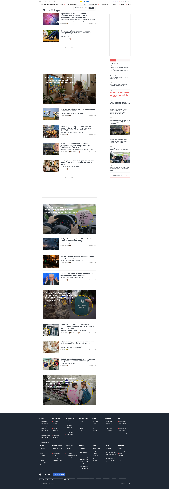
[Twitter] (121, 1)
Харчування (109, 423)
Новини (41, 418)
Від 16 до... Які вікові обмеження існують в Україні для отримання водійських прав (61, 209)
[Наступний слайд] (130, 4)
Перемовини (56, 453)
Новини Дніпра (43, 426)
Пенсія (107, 445)
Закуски (121, 460)
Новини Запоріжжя (44, 433)
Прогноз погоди (57, 440)
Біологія (95, 426)
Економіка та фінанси (69, 419)
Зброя (54, 455)
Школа (55, 433)
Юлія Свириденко (84, 468)
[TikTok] (125, 2)
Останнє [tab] (113, 60)
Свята (94, 445)
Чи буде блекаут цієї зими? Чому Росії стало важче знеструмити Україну (78, 240)
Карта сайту (42, 479)
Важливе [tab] (127, 60)
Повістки (68, 448)
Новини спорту (83, 418)
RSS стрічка (67, 479)
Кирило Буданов (84, 461)
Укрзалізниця (69, 434)
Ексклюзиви (83, 4)
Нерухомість (69, 427)
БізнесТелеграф (93, 4)
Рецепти (121, 445)
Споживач (42, 451)
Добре (91, 7)
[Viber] (115, 1)
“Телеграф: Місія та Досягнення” (108, 4)
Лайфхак (42, 460)
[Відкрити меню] (40, 1)
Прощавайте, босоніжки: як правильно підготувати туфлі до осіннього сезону (75, 32)
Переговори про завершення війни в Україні (51, 4)
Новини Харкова (44, 423)
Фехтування (83, 433)
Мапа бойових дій (57, 448)
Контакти (114, 478)
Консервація (122, 451)
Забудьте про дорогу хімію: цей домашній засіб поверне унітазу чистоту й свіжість (77, 342)
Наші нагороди (106, 478)
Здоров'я (108, 418)
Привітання (43, 464)
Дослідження (109, 430)
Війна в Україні (57, 445)
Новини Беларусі (123, 433)
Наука (94, 418)
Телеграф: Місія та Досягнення (54, 479)
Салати (121, 458)
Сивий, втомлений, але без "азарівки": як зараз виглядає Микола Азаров (76, 274)
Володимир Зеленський (82, 449)
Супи (120, 453)
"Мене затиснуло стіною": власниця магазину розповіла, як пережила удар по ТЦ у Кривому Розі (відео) (76, 145)
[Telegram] (117, 2)
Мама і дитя (109, 421)
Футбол (81, 421)
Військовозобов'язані (71, 455)
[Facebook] (113, 2)
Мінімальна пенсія (110, 458)
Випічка (121, 448)
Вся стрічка (113, 63)
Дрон (94, 428)
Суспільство (56, 418)
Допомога (55, 437)
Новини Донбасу (44, 437)
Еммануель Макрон (84, 457)
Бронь (68, 451)
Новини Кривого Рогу (45, 435)
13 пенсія (108, 448)
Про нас (41, 478)
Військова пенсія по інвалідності (111, 455)
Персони (81, 445)
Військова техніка (57, 460)
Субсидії (55, 428)
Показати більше (67, 409)
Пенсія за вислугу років (110, 461)
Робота (55, 423)
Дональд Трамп (83, 452)
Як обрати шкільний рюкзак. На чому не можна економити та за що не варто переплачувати (60, 381)
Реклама (98, 478)
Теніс (81, 426)
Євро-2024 (82, 430)
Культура (42, 458)
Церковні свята (96, 448)
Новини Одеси (43, 428)
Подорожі (42, 455)
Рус (129, 1)
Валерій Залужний (84, 459)
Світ (119, 418)
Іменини (95, 460)
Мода (41, 453)
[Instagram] (123, 2)
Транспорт (69, 425)
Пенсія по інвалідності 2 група (111, 451)
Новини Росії (122, 426)
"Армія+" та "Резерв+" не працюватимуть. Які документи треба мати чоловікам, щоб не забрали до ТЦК (60, 296)
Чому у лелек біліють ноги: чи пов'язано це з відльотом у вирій (77, 110)
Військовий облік (70, 458)
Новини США (122, 423)
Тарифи (68, 430)
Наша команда (122, 478)
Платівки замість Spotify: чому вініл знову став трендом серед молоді (77, 257)
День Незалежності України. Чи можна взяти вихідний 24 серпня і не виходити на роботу (60, 80)
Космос (94, 423)
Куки (86, 7)
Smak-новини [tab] (120, 60)
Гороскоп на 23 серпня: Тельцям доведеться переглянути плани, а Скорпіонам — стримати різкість (73, 15)
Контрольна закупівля (71, 4)
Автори (122, 4)
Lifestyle (41, 445)
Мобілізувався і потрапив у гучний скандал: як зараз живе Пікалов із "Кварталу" (77, 360)
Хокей (81, 428)
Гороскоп (129, 4)
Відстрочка (69, 453)
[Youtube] (120, 2)
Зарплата (55, 421)
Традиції (95, 453)
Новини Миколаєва (45, 442)
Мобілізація (69, 445)
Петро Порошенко (84, 463)
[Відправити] (54, 2)
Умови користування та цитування (85, 478)
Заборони (95, 455)
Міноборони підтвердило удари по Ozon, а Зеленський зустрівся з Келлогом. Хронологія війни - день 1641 (119, 94)
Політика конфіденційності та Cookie (54, 478)
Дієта (107, 426)
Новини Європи (123, 421)
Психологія (109, 428)
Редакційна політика (70, 478)
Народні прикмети (97, 451)
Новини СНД (122, 428)
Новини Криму (43, 440)
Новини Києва (43, 421)
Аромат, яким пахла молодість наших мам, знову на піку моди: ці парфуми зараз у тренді (77, 162)
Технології (95, 421)
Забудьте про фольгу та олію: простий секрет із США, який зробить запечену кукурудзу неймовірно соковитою (75, 128)
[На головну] (84, 1)
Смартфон (95, 430)
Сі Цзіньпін (82, 454)
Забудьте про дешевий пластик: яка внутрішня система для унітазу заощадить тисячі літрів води (77, 326)
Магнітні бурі (43, 462)
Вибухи (55, 451)
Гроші (67, 423)
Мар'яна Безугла (84, 466)
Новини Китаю (122, 430)
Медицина (55, 430)
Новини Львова (44, 430)
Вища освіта (56, 435)
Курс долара (69, 432)
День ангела (96, 458)
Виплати (55, 426)
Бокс (81, 423)
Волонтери (56, 458)
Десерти (121, 455)
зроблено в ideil (125, 483)
